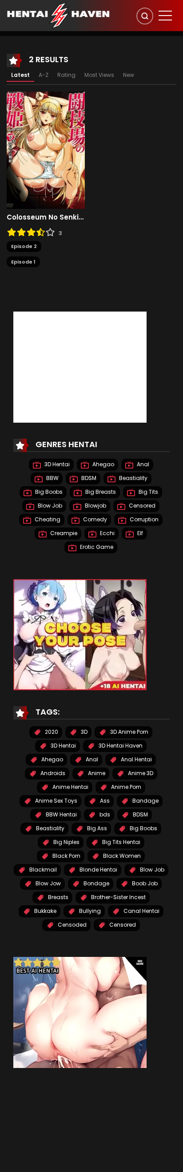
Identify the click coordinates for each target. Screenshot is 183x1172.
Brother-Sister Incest (118, 897)
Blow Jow (47, 883)
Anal (142, 464)
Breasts (57, 897)
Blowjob (95, 505)
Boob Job (144, 883)
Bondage (95, 883)
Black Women (121, 856)
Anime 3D (140, 773)
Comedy (94, 519)
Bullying (89, 911)
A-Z (43, 75)
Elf (139, 533)
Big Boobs (48, 492)
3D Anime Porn (128, 732)
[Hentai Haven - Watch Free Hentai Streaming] (58, 15)
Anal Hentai (135, 759)
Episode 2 (24, 246)
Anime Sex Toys (55, 800)
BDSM (88, 478)
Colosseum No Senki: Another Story (46, 217)
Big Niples (66, 842)
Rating (66, 75)
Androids (52, 773)
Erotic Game (96, 547)
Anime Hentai (69, 787)
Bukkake (44, 911)
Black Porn (65, 856)
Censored (141, 505)
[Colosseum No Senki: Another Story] (46, 149)
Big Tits (147, 492)
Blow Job (49, 505)
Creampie (63, 533)
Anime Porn (125, 787)
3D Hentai (56, 464)
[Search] (144, 16)
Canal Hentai (140, 911)
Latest (20, 75)
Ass (104, 800)
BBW (52, 478)
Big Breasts (100, 492)
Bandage (145, 800)
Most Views (99, 75)
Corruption (143, 519)
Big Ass (96, 828)
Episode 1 (23, 261)
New (128, 75)
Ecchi (107, 533)
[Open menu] (165, 15)
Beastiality (132, 478)
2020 (51, 732)
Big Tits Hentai (120, 842)
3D (84, 732)
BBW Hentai (60, 814)
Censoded (71, 924)
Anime (96, 773)
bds (104, 814)
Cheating (46, 519)
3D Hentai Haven (120, 745)
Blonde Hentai (97, 869)
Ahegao (102, 464)
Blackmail (42, 869)
